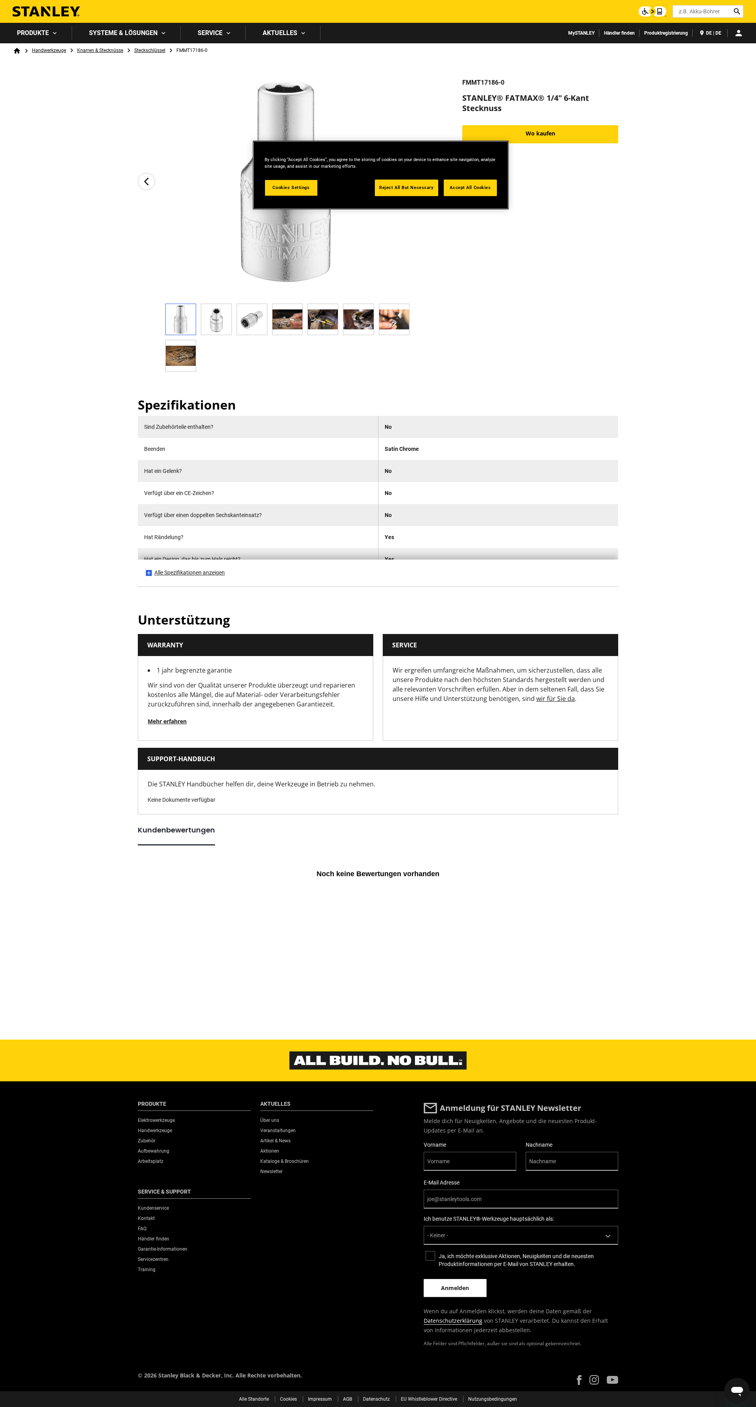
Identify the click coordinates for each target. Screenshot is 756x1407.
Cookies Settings (290, 187)
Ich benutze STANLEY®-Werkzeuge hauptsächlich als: (489, 1219)
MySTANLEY (581, 33)
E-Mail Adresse (442, 1182)
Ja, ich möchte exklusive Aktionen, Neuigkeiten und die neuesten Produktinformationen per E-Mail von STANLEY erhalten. (516, 1260)
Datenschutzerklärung (453, 1320)
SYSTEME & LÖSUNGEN (123, 33)
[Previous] (146, 181)
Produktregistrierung (666, 33)
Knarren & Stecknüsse (100, 50)
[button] (579, 1380)
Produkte (33, 33)
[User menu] (739, 33)
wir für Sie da (555, 698)
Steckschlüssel (149, 50)
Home (17, 51)
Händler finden (619, 33)
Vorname (435, 1145)
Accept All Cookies (470, 187)
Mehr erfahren (167, 721)
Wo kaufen (540, 133)
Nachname (539, 1145)
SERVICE (210, 33)
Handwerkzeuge (49, 50)
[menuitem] (36, 33)
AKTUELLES (280, 33)
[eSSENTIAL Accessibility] (652, 11)
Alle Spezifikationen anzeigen (189, 572)
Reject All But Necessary (406, 187)
